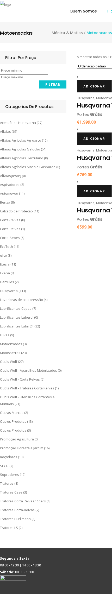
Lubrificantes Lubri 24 (17, 326)
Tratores (7, 483)
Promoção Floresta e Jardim (21, 448)
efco (3, 255)
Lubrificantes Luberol (16, 317)
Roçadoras (8, 456)
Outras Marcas (11, 412)
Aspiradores (10, 184)
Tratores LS (9, 527)
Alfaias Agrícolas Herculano (21, 158)
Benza (5, 202)
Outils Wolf (8, 361)
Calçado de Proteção (16, 211)
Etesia (5, 264)
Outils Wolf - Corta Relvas (20, 379)
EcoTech (6, 246)
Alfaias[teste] (10, 175)
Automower (9, 193)
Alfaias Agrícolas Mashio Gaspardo (27, 167)
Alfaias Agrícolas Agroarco (20, 140)
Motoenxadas (11, 344)
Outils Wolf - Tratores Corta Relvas (27, 388)
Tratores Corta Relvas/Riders (23, 501)
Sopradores (9, 474)
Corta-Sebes (10, 237)
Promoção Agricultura (17, 439)
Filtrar (52, 84)
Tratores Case (11, 492)
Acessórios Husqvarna (18, 122)
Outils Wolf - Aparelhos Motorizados (28, 370)
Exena (5, 273)
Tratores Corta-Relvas (17, 510)
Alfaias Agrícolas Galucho (20, 149)
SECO (4, 465)
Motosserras (10, 352)
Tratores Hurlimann (15, 518)
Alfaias (5, 131)
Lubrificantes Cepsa (16, 308)
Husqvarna (9, 290)
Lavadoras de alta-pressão (21, 299)
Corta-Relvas (10, 220)
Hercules (7, 282)
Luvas (4, 335)
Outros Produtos (13, 421)
